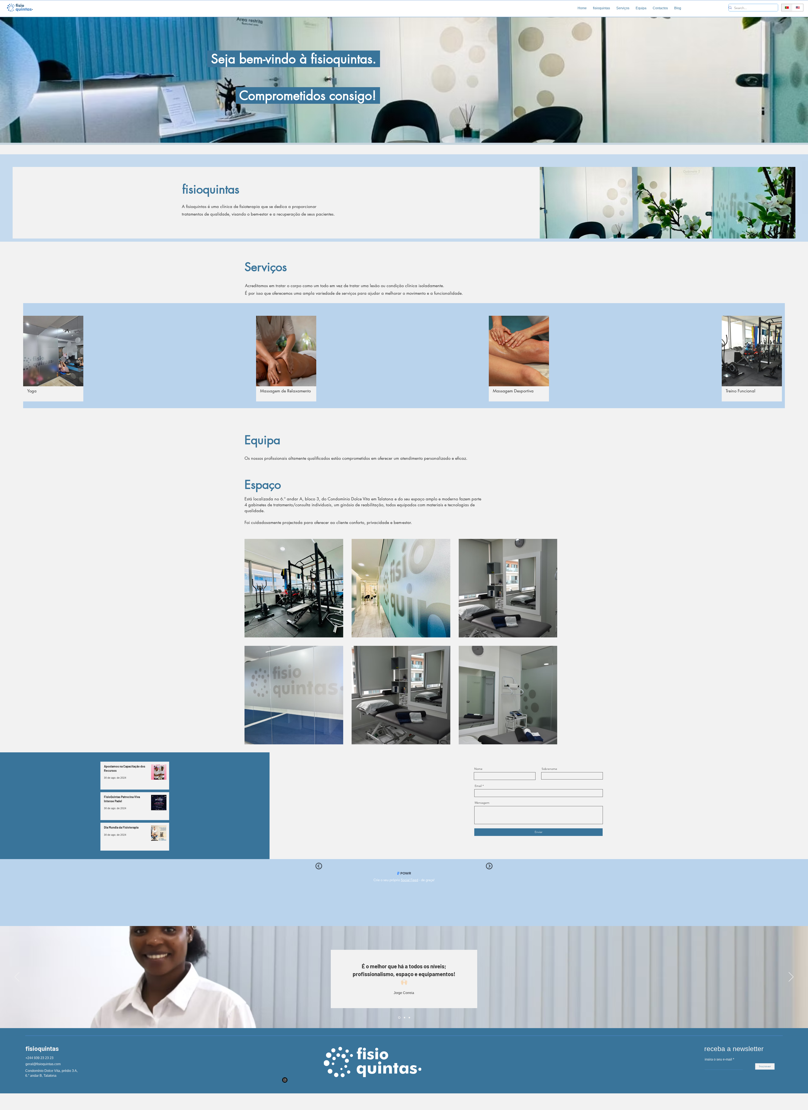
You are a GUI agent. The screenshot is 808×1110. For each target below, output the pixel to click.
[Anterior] (17, 977)
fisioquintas (42, 1048)
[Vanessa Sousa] (404, 1018)
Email (478, 785)
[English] (797, 7)
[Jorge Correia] (409, 1017)
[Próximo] (791, 977)
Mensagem (482, 802)
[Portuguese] (786, 7)
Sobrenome (549, 768)
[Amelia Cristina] (399, 1017)
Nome (478, 768)
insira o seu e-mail (718, 1059)
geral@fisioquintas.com (43, 1064)
